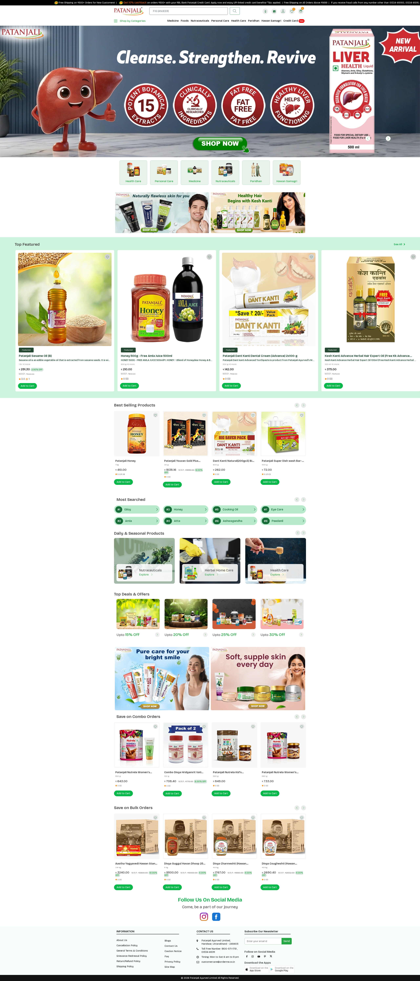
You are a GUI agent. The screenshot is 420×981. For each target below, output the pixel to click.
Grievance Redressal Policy (131, 906)
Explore (144, 525)
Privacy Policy (172, 912)
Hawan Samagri (271, 20)
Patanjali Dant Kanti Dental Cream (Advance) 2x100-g (260, 306)
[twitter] (271, 907)
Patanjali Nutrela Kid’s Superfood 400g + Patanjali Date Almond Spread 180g (185, 723)
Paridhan (253, 20)
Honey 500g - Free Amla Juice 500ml (146, 306)
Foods (185, 20)
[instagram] (253, 907)
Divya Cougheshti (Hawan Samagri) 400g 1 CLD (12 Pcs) (231, 814)
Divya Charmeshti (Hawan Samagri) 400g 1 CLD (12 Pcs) (182, 814)
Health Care (238, 20)
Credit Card (293, 20)
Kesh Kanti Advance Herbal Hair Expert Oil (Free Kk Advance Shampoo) (367, 306)
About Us (121, 891)
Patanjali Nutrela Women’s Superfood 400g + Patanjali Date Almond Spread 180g (234, 723)
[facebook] (247, 907)
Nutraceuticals (200, 20)
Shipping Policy (125, 917)
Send (287, 891)
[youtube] (259, 907)
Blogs (168, 891)
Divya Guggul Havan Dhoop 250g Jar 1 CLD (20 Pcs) (136, 814)
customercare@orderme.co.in (218, 912)
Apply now (132, 2)
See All (398, 195)
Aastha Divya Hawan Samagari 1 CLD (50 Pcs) (282, 814)
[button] (367, 97)
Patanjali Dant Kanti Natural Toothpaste (231, 411)
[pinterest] (265, 907)
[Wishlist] (107, 207)
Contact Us (171, 896)
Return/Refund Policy (128, 912)
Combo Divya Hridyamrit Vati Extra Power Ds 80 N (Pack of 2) (135, 723)
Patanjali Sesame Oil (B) (35, 306)
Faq (167, 907)
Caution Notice (173, 901)
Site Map (170, 917)
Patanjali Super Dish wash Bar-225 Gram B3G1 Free (184, 411)
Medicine (173, 20)
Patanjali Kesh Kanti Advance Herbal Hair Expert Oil (281, 411)
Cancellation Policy (126, 896)
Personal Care (220, 20)
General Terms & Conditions (132, 901)
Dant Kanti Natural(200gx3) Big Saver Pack (135, 411)
